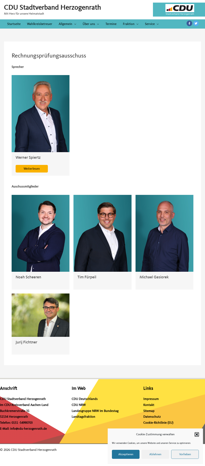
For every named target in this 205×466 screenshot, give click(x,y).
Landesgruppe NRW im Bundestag (95, 411)
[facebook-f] (190, 23)
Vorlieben (185, 454)
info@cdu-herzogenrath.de (28, 428)
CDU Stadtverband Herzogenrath (52, 7)
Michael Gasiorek (154, 277)
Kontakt (148, 405)
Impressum (151, 399)
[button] (197, 434)
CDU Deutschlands (85, 399)
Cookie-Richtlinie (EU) (158, 422)
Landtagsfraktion (83, 416)
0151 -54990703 (22, 422)
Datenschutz (152, 416)
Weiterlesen (32, 169)
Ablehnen (155, 454)
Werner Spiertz (28, 157)
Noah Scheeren (28, 277)
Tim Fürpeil (86, 277)
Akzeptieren (125, 454)
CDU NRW (79, 405)
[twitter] (196, 23)
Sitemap (149, 411)
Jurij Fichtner (26, 342)
